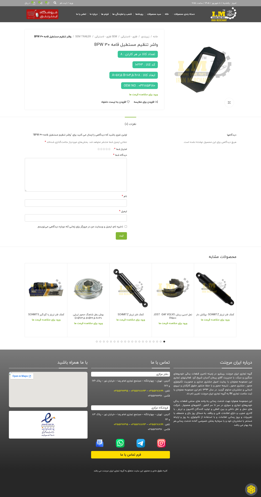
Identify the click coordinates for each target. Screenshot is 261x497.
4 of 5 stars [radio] (101, 149)
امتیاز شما (120, 149)
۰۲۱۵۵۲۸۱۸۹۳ (138, 390)
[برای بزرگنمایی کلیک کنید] (229, 102)
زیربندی (145, 37)
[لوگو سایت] (223, 14)
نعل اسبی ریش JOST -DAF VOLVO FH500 (173, 316)
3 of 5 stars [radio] (104, 149)
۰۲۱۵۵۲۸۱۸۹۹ (156, 390)
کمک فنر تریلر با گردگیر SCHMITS (46, 314)
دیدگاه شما (120, 155)
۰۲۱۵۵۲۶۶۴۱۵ (121, 390)
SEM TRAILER (83, 37)
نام (124, 196)
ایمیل (123, 211)
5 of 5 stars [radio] (98, 149)
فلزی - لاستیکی (129, 37)
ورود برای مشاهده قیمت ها (143, 94)
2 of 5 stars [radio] (106, 149)
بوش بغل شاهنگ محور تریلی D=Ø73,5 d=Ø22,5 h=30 (88, 316)
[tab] (130, 122)
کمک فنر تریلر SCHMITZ (131, 314)
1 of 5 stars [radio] (109, 149)
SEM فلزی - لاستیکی (106, 37)
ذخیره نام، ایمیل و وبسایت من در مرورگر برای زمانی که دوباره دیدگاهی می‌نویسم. (80, 226)
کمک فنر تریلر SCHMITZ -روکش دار (215, 314)
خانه (155, 37)
